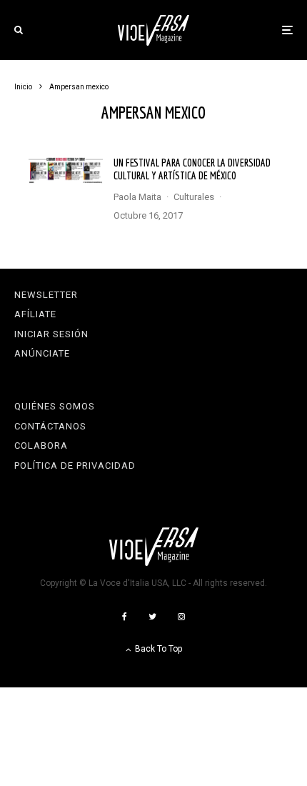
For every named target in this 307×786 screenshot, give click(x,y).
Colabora (41, 445)
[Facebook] (124, 617)
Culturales (193, 196)
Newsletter (46, 294)
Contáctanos (50, 426)
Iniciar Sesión (51, 334)
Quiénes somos (54, 406)
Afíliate (35, 314)
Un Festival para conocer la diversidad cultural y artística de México (192, 168)
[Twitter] (152, 617)
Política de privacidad (75, 465)
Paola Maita (137, 196)
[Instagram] (181, 617)
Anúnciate (42, 353)
